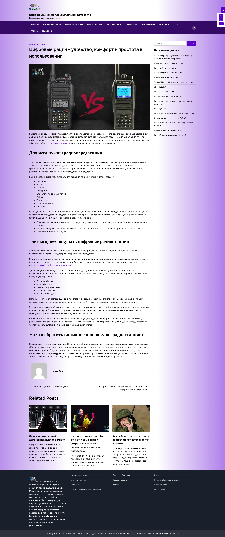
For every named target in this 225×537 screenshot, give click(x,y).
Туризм (34, 31)
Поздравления (148, 25)
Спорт (176, 25)
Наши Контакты (161, 484)
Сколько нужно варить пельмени (169, 73)
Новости (35, 25)
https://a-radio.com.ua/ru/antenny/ (54, 265)
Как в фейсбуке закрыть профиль (169, 68)
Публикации (131, 25)
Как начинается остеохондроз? (168, 96)
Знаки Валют (160, 87)
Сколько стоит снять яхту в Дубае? (170, 118)
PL (221, 16)
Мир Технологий (94, 25)
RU (221, 23)
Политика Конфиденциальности (168, 480)
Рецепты (163, 25)
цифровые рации (59, 143)
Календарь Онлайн (162, 108)
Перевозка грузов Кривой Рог (167, 130)
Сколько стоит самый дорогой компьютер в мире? (47, 438)
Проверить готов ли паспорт (167, 77)
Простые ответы (114, 25)
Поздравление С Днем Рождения (86, 489)
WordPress (173, 533)
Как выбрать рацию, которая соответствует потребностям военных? (131, 440)
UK (221, 19)
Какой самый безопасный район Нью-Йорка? (174, 113)
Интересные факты (52, 25)
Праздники (47, 31)
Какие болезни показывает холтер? (170, 135)
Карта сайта (159, 489)
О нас (156, 475)
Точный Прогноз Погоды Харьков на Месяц (173, 82)
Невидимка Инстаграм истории (168, 63)
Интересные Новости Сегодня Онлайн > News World (60, 15)
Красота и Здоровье (74, 25)
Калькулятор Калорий (164, 91)
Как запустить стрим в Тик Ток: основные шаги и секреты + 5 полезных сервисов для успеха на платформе (87, 443)
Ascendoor (148, 533)
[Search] (194, 28)
